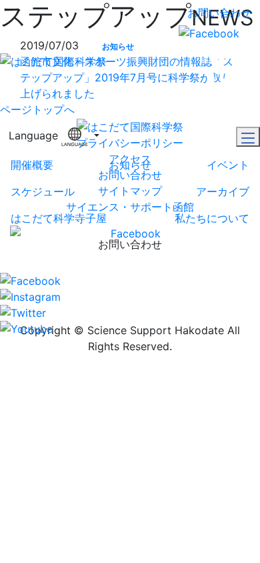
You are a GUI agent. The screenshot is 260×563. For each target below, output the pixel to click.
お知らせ (130, 164)
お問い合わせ (219, 12)
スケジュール (43, 191)
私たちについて (212, 218)
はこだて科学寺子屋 (59, 218)
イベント (228, 164)
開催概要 (32, 164)
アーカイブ (222, 191)
